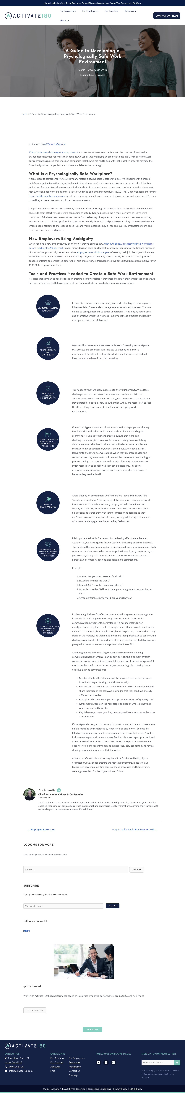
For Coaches (56, 1062)
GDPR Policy (135, 1088)
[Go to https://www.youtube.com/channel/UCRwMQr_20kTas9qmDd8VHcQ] (28, 931)
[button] (166, 15)
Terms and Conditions (99, 1088)
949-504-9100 (15, 1066)
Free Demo (75, 1066)
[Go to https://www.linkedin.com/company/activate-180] (24, 931)
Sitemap (73, 1075)
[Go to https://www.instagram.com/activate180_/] (26, 931)
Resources (74, 1062)
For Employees (77, 1058)
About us (55, 1066)
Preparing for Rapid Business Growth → (135, 829)
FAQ (52, 1070)
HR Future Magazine (54, 144)
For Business (57, 1058)
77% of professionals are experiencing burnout (54, 152)
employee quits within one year (93, 252)
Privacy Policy (173, 1070)
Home (24, 114)
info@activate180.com (20, 1070)
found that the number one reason (47, 196)
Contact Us (74, 1070)
